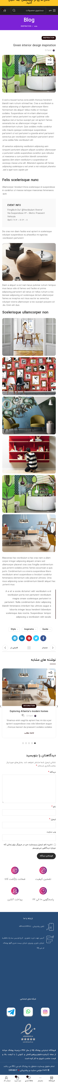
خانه (35, 26)
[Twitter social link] (36, 638)
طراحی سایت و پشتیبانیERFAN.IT (25, 1070)
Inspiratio (29, 629)
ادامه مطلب (29, 733)
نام (53, 806)
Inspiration (26, 26)
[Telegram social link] (15, 638)
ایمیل (52, 819)
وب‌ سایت (51, 832)
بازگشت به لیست (29, 648)
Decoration (29, 706)
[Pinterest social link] (29, 638)
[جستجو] (14, 10)
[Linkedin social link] (22, 638)
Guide (45, 629)
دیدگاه (52, 772)
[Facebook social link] (43, 638)
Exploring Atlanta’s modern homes (29, 711)
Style (13, 629)
